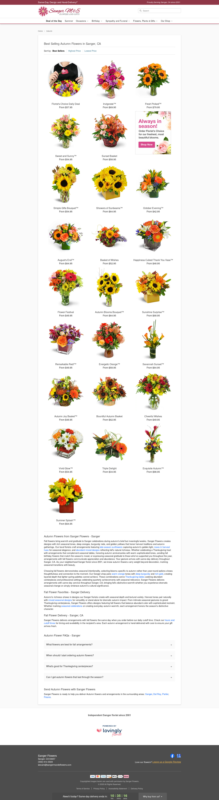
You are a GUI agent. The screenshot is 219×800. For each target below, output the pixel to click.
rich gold (159, 573)
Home (40, 31)
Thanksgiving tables (135, 576)
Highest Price (74, 50)
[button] (211, 787)
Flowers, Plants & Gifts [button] (144, 20)
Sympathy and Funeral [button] (117, 20)
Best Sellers (58, 50)
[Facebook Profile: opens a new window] (172, 756)
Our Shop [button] (166, 20)
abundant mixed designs (88, 549)
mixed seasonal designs (60, 599)
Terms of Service (83, 788)
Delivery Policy (137, 788)
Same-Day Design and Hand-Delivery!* (58, 2)
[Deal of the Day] (153, 132)
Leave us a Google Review (166, 762)
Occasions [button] (81, 20)
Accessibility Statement (117, 788)
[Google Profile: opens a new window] (179, 756)
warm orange (118, 573)
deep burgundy (143, 573)
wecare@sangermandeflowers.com (54, 764)
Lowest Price (90, 50)
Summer (69, 20)
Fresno (47, 696)
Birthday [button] (96, 20)
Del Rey (157, 694)
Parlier (165, 694)
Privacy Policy (99, 788)
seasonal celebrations (71, 605)
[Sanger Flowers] (59, 11)
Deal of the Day (54, 20)
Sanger (148, 694)
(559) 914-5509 (45, 761)
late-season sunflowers (111, 546)
